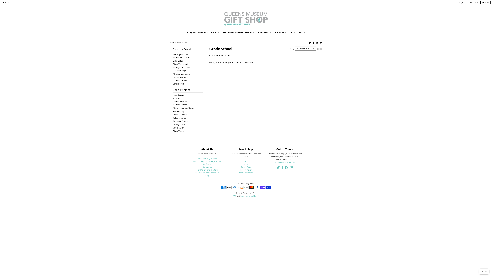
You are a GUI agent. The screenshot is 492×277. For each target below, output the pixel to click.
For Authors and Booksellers (207, 172)
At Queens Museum (196, 32)
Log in (461, 2)
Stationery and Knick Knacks (237, 32)
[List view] (321, 49)
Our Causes (207, 164)
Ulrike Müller (178, 127)
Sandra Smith (178, 83)
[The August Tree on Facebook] (313, 42)
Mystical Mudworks (181, 74)
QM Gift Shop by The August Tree (207, 161)
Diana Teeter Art (180, 64)
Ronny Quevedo (180, 114)
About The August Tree (207, 158)
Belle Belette (178, 61)
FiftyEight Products (181, 67)
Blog (207, 175)
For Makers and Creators (207, 170)
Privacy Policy (246, 170)
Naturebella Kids (180, 77)
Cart (487, 2)
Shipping (246, 164)
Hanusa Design (179, 70)
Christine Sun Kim (180, 101)
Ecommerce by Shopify (249, 196)
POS (234, 196)
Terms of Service (246, 172)
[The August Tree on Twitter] (310, 42)
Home (172, 42)
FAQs (246, 161)
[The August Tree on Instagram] (317, 42)
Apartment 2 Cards (181, 57)
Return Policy (246, 167)
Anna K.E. (177, 98)
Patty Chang (178, 111)
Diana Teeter (179, 131)
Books (214, 32)
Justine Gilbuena (180, 104)
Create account (472, 2)
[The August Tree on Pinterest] (321, 42)
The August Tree (180, 54)
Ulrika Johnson (179, 124)
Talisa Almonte (179, 118)
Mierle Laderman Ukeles (183, 108)
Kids (292, 32)
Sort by (292, 49)
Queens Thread (180, 80)
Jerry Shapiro (178, 95)
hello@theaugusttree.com (284, 162)
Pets (301, 32)
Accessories (263, 32)
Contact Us (207, 167)
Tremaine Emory (180, 121)
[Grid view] (318, 49)
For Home (279, 32)
